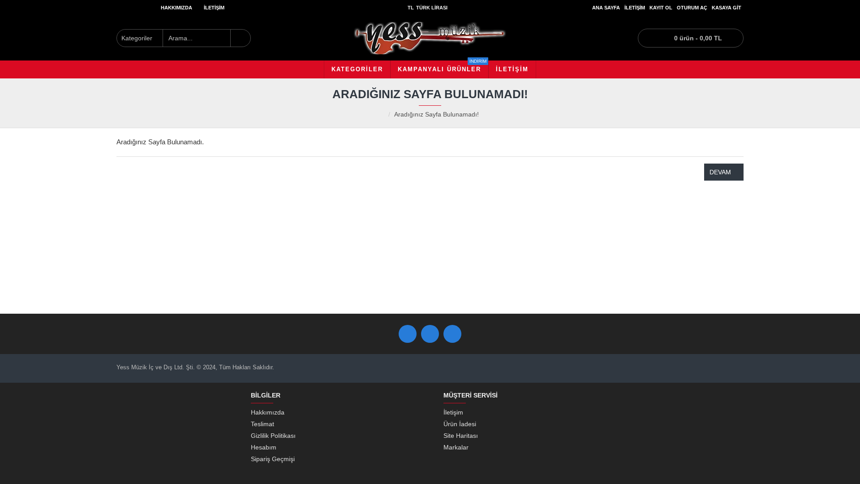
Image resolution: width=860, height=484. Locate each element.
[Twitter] (430, 334)
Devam (720, 172)
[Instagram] (452, 334)
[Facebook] (408, 334)
